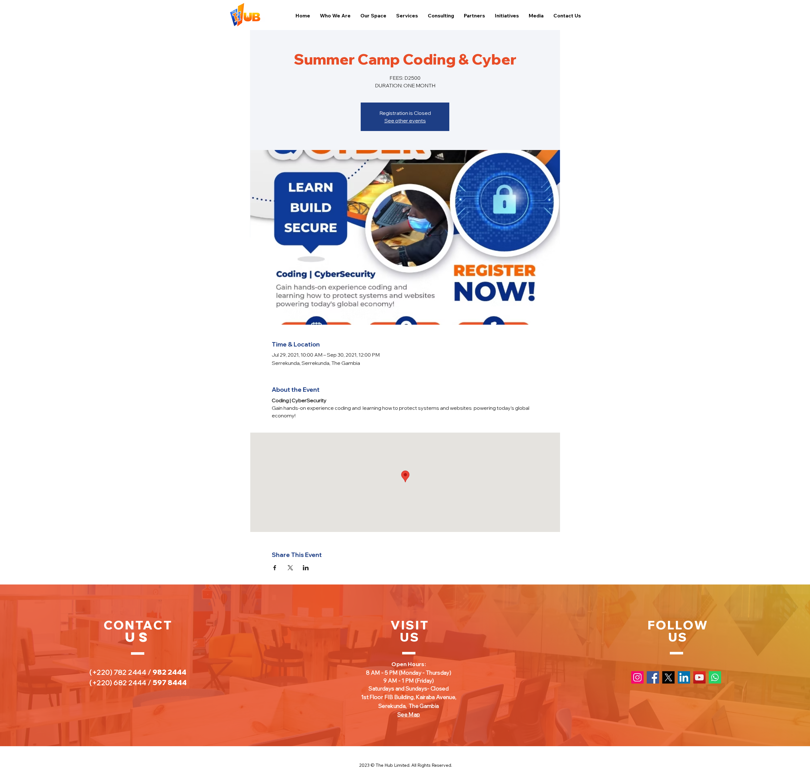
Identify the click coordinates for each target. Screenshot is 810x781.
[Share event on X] (290, 567)
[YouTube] (699, 677)
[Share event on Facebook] (275, 567)
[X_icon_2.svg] (668, 677)
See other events (405, 120)
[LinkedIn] (684, 677)
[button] (536, 15)
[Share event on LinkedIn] (306, 567)
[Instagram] (637, 677)
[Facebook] (653, 677)
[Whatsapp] (715, 677)
